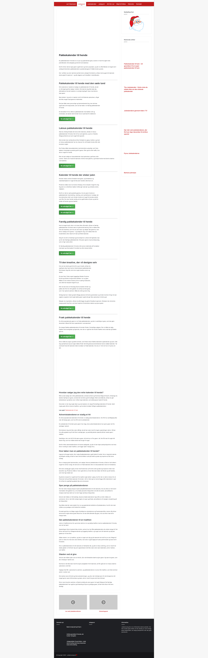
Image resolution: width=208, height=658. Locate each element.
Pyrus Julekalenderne (131, 153)
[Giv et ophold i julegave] (104, 629)
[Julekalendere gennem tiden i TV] (136, 102)
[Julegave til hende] (114, 645)
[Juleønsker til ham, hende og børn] (104, 637)
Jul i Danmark (71, 4)
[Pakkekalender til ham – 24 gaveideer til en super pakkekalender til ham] (136, 53)
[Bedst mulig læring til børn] (60, 629)
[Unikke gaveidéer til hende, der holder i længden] (60, 636)
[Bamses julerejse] (136, 164)
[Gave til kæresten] (94, 645)
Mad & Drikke (121, 4)
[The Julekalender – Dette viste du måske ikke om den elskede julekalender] (136, 78)
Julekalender (91, 4)
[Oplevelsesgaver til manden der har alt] (94, 637)
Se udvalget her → (67, 119)
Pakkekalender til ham (71, 410)
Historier (131, 4)
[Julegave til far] (114, 637)
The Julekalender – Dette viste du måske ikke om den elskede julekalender (136, 89)
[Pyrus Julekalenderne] (136, 144)
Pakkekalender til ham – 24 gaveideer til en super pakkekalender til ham (133, 66)
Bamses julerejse (130, 173)
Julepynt (102, 4)
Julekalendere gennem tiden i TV (135, 111)
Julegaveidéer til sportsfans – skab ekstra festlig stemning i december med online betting (76, 643)
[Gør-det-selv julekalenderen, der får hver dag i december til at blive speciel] (136, 121)
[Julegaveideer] (114, 630)
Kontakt (139, 4)
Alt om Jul (110, 4)
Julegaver (81, 4)
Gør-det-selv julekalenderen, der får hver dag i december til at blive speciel (136, 132)
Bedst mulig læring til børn (74, 627)
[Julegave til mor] (104, 645)
